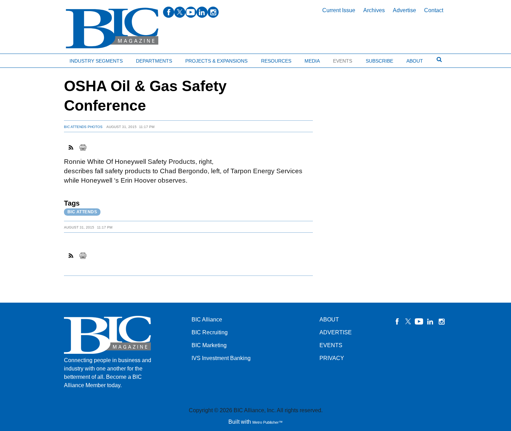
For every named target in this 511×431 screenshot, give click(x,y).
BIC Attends (82, 211)
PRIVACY (331, 358)
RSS (71, 147)
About (414, 61)
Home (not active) (20, 59)
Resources (276, 61)
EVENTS (330, 345)
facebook (168, 12)
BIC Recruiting (210, 332)
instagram (213, 12)
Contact (433, 10)
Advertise (404, 10)
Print (83, 147)
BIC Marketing (209, 345)
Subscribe (379, 61)
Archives (374, 10)
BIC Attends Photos (83, 127)
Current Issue (338, 10)
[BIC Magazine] (112, 28)
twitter (179, 12)
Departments (154, 61)
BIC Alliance (207, 319)
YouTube (419, 321)
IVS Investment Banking (221, 358)
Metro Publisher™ (267, 422)
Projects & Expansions (216, 61)
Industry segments (96, 61)
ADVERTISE (335, 332)
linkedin (202, 12)
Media (312, 61)
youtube (190, 12)
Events (342, 61)
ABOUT (329, 319)
